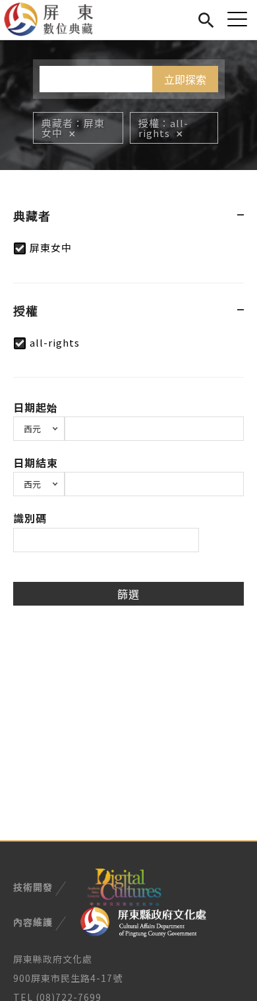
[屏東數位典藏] (56, 20)
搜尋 (206, 18)
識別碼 (30, 518)
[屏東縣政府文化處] (143, 920)
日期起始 (35, 407)
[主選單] (237, 19)
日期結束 (35, 463)
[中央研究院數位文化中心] (124, 885)
